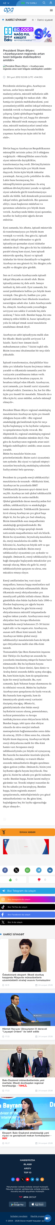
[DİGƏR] (50, 11)
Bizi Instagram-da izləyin (19, 899)
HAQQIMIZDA (27, 1160)
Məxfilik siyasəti (38, 1216)
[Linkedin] (37, 1180)
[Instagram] (18, 1180)
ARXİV (27, 1168)
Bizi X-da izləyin (15, 922)
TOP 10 (27, 1172)
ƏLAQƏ (28, 1164)
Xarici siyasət (45, 19)
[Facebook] (13, 1180)
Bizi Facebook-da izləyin (19, 914)
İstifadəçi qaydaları (19, 1216)
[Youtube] (27, 1180)
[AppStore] (37, 1204)
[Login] (51, 3)
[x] (22, 1180)
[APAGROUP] (27, 1197)
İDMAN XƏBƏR (27, 832)
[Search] (44, 3)
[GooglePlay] (17, 1204)
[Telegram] (32, 1180)
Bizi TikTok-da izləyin (17, 907)
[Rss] (42, 1180)
